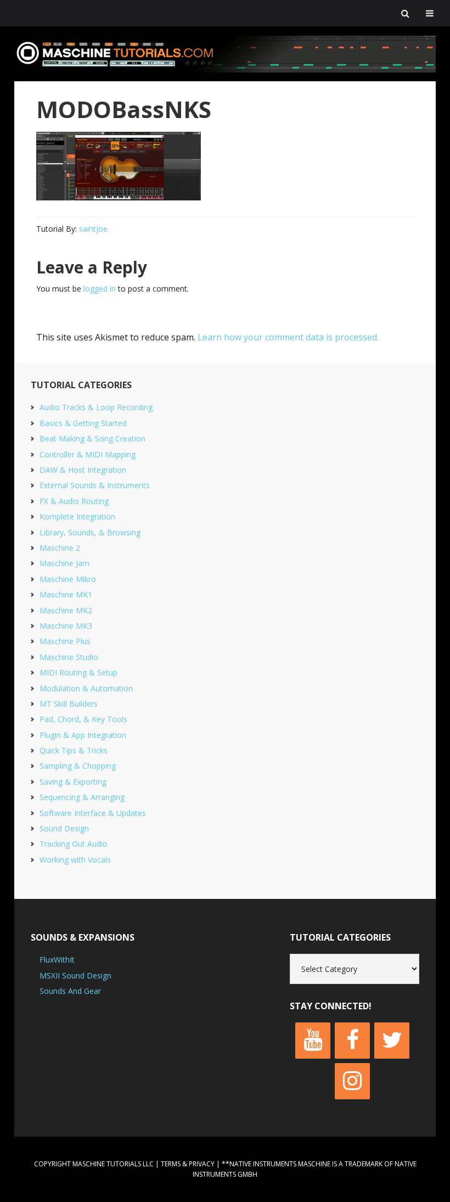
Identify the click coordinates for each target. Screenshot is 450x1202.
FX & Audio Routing (74, 501)
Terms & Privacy (188, 1164)
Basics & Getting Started (83, 423)
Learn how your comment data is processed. (288, 337)
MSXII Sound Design (75, 975)
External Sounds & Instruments (95, 485)
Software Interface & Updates (93, 813)
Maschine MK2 (66, 610)
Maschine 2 (60, 548)
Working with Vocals (75, 859)
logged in (99, 288)
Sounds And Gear (70, 991)
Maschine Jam (64, 563)
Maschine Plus (65, 641)
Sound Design (64, 828)
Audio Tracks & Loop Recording (96, 407)
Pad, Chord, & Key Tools (83, 719)
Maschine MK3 (66, 625)
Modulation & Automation (86, 688)
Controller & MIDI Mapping (88, 454)
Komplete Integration (77, 516)
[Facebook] (352, 1040)
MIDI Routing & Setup (78, 672)
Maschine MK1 (66, 594)
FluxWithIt (57, 959)
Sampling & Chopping (78, 766)
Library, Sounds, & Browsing (90, 532)
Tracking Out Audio (74, 843)
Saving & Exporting (73, 781)
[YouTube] (312, 1040)
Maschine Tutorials (225, 53)
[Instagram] (352, 1081)
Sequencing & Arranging (82, 797)
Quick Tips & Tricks (74, 750)
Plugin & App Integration (83, 735)
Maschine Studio (69, 657)
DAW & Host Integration (83, 470)
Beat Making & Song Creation (92, 438)
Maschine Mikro (68, 579)
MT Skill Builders (69, 703)
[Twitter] (391, 1040)
